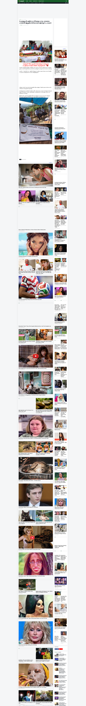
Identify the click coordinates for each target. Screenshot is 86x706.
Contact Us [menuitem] (35, 1)
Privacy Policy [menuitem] (41, 1)
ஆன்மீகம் (42, 2)
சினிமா (39, 2)
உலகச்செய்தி (32, 2)
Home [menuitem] (27, 1)
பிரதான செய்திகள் (24, 19)
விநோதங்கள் (36, 2)
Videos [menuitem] (30, 1)
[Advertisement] (43, 11)
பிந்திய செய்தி (27, 2)
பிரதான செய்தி (23, 2)
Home (19, 2)
